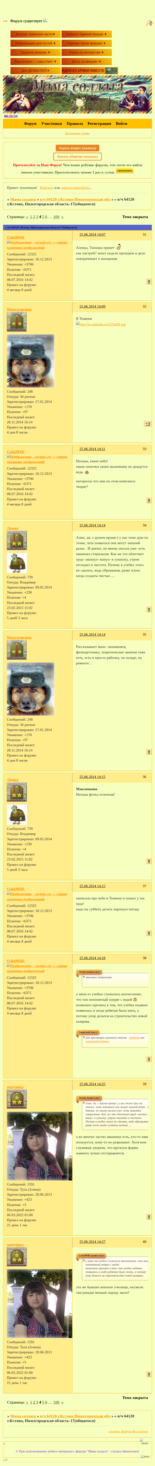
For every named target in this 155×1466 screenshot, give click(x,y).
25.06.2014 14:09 (92, 306)
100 (56, 216)
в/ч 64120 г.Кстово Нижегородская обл (75, 199)
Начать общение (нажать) (77, 156)
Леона (12, 528)
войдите (134, 1037)
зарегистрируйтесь (75, 188)
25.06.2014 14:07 (92, 234)
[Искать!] (149, 23)
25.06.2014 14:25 (92, 1084)
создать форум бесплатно (128, 1431)
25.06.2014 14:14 (92, 525)
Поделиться (78, 237)
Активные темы (77, 133)
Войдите (46, 188)
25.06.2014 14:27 (92, 1242)
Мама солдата (23, 199)
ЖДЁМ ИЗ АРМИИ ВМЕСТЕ (83, 70)
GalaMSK (16, 237)
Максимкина (19, 309)
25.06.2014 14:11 (92, 449)
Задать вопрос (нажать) (77, 148)
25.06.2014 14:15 (92, 777)
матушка (15, 1087)
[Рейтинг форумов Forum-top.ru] (125, 172)
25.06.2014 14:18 (92, 958)
